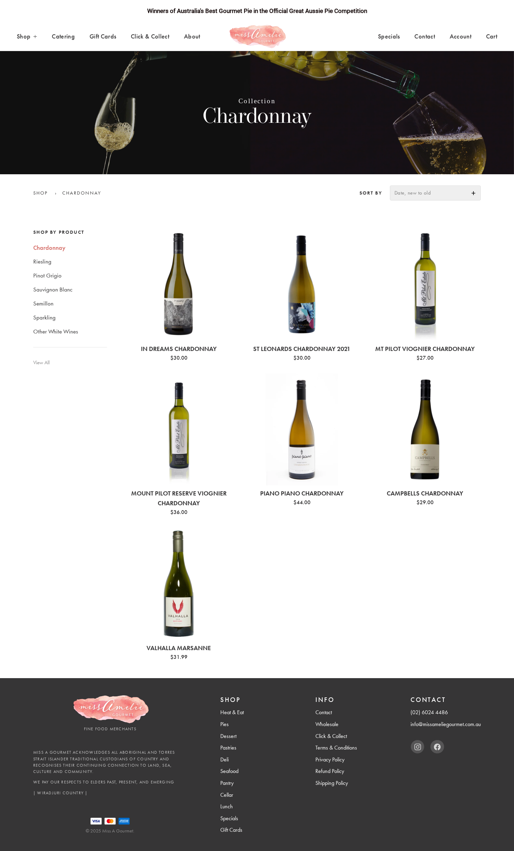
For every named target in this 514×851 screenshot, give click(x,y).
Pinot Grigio (47, 276)
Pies (224, 724)
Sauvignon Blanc (52, 290)
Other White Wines (55, 331)
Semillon (43, 303)
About (192, 36)
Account (460, 36)
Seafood (229, 771)
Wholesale (326, 724)
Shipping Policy (331, 783)
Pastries (228, 747)
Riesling (42, 262)
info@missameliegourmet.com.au (446, 724)
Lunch (226, 806)
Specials (389, 36)
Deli (224, 759)
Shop (23, 36)
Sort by (370, 193)
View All (41, 362)
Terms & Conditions (336, 747)
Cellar (226, 795)
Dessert (228, 736)
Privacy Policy (329, 759)
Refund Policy (329, 771)
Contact (424, 36)
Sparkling (44, 317)
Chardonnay (49, 248)
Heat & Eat (232, 712)
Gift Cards (103, 36)
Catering (63, 36)
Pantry (227, 783)
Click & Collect (150, 36)
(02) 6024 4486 (429, 712)
